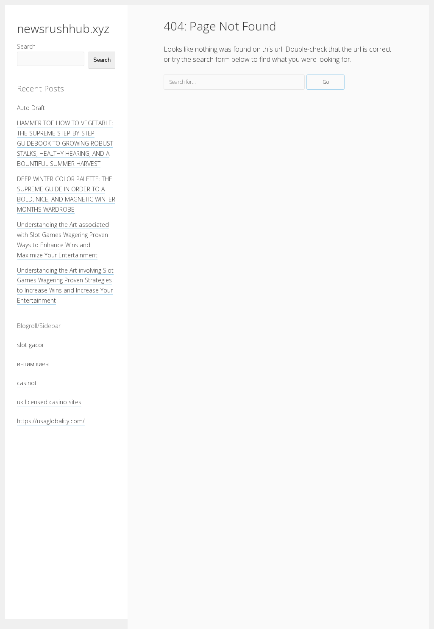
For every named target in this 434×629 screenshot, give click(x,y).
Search (26, 46)
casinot (27, 383)
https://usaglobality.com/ (51, 421)
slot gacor (30, 345)
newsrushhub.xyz (63, 28)
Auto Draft (31, 108)
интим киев (33, 364)
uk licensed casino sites (49, 402)
